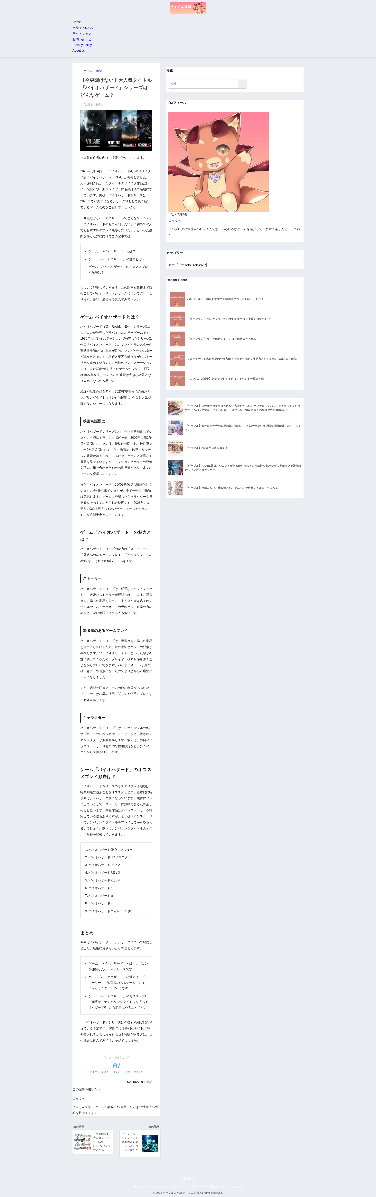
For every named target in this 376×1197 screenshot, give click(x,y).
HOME (188, 1179)
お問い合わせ (81, 39)
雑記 (149, 1081)
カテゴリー (176, 264)
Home (76, 22)
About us (78, 50)
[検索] (242, 84)
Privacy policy (82, 45)
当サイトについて (85, 27)
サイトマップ (81, 33)
